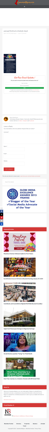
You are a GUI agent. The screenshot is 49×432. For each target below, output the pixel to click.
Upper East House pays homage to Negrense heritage (19, 328)
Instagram (25, 120)
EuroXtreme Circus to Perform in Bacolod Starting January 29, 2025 (23, 278)
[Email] (1, 220)
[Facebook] (1, 211)
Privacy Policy (38, 428)
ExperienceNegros (24, 2)
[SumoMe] (1, 224)
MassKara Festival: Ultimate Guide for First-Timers (18, 253)
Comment (6, 132)
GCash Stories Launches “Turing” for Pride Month (18, 353)
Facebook (31, 120)
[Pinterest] (1, 217)
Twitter (20, 120)
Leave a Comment (22, 33)
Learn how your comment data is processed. (30, 176)
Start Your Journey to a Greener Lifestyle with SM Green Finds (22, 378)
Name (5, 146)
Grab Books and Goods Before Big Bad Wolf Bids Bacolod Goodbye (23, 303)
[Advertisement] (24, 17)
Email (5, 153)
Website (5, 161)
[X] (1, 214)
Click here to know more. (9, 399)
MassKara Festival (30, 428)
